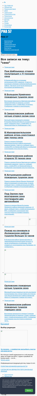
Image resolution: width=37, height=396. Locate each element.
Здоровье (8, 25)
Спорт (6, 23)
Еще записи (5, 324)
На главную (8, 5)
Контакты (7, 48)
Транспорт (8, 12)
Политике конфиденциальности (9, 386)
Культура (7, 27)
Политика (8, 16)
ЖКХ (6, 11)
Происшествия (10, 9)
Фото (6, 21)
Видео (6, 20)
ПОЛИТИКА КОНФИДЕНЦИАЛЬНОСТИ (14, 366)
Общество (8, 7)
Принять (29, 390)
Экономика (8, 18)
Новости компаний (11, 50)
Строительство (9, 14)
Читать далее (5, 360)
